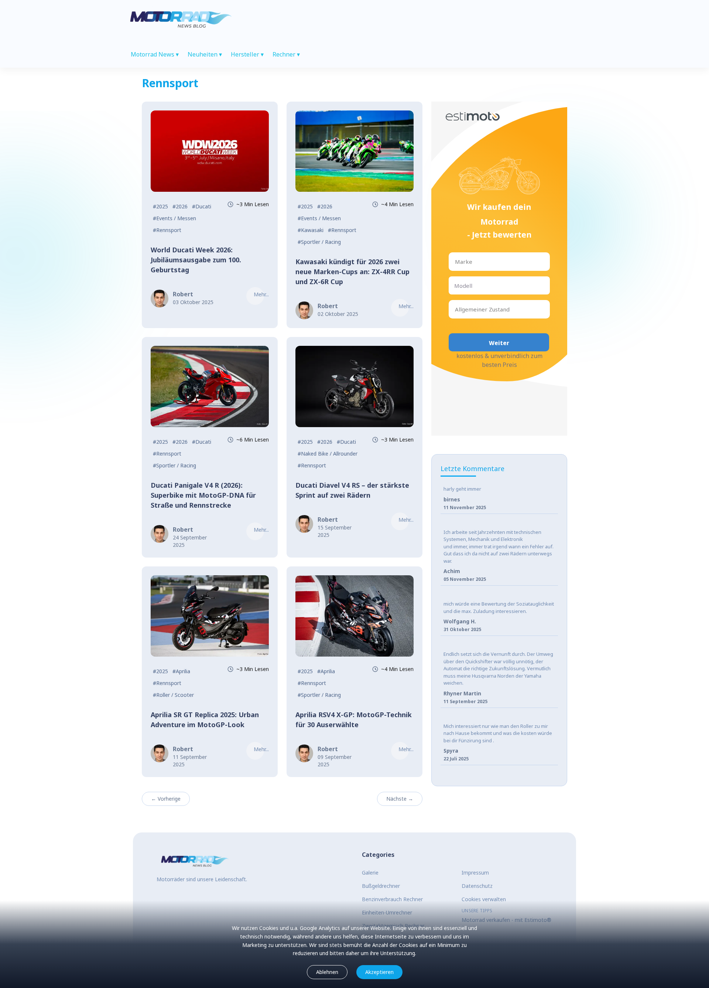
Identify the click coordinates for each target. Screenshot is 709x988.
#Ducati (201, 206)
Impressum (475, 872)
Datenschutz (477, 885)
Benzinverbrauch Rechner (392, 899)
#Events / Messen (174, 218)
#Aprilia (181, 671)
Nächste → (399, 798)
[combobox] (455, 262)
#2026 (180, 206)
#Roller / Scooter (173, 694)
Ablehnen (327, 971)
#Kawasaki (310, 230)
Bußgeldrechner (381, 885)
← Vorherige (166, 798)
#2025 (160, 206)
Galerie (370, 872)
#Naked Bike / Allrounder (327, 453)
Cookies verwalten (484, 899)
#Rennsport (167, 230)
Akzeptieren (379, 971)
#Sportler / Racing (319, 241)
